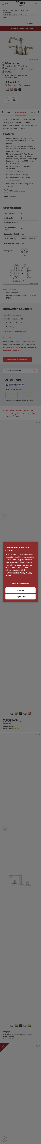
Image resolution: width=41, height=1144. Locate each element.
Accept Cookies (20, 597)
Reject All (20, 590)
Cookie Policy (19, 573)
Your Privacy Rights (20, 584)
